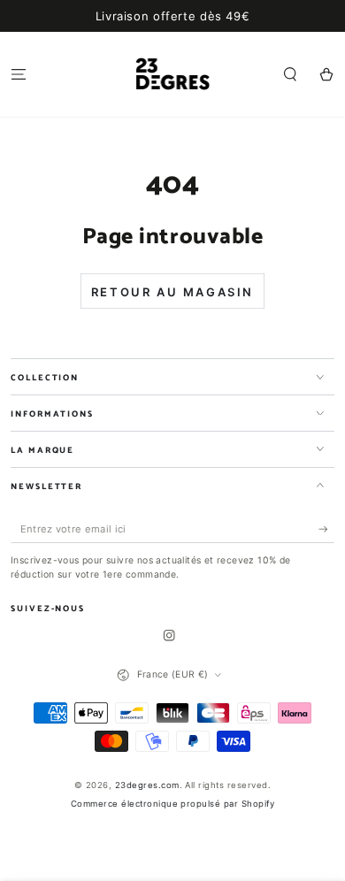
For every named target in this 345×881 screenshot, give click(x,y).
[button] (290, 74)
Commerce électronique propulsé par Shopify (172, 803)
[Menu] (18, 74)
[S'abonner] (326, 529)
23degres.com (147, 785)
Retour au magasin (172, 292)
